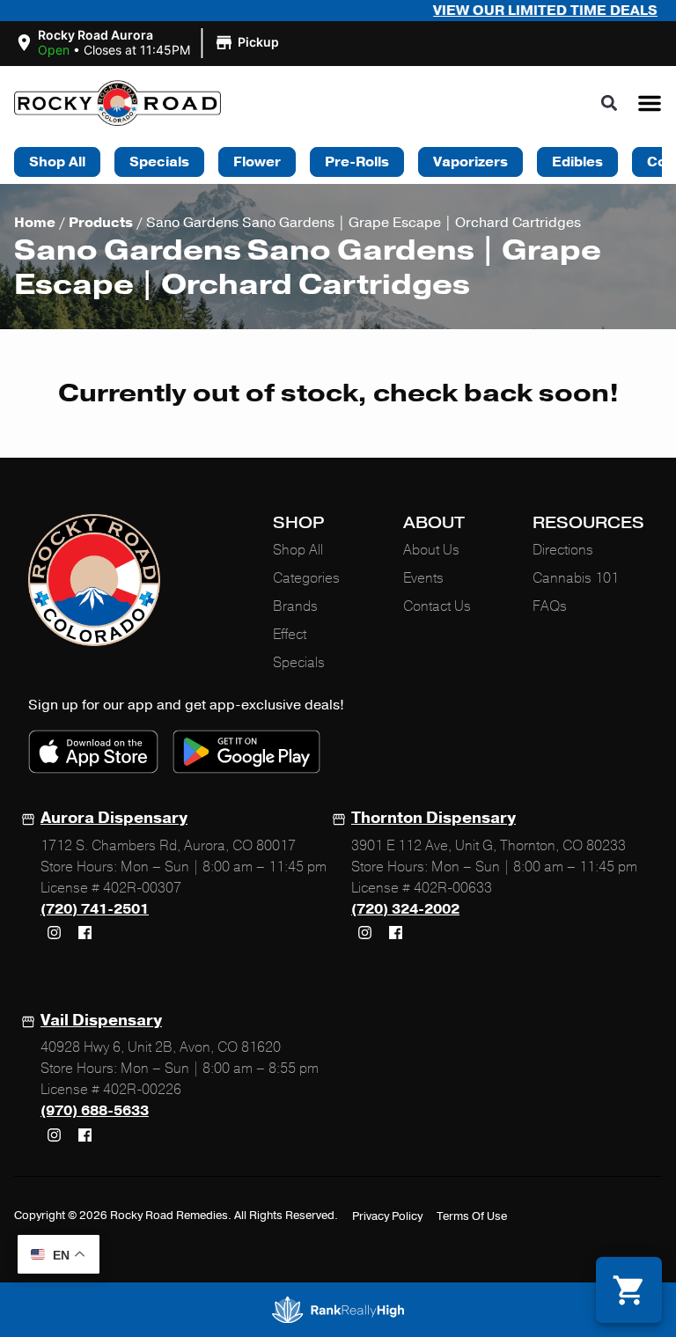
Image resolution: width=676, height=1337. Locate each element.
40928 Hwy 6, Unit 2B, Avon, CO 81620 (160, 1047)
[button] (149, 43)
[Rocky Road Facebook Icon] (84, 933)
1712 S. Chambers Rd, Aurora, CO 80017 (168, 846)
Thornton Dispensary (433, 817)
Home (34, 222)
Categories (306, 578)
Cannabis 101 (576, 578)
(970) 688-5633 (94, 1110)
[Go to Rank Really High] (338, 1310)
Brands (295, 606)
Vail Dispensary (101, 1020)
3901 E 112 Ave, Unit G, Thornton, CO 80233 (488, 846)
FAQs (550, 606)
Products (101, 222)
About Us (431, 550)
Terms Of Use (472, 1216)
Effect (289, 634)
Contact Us (437, 606)
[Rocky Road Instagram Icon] (53, 933)
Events (423, 578)
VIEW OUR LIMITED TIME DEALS (517, 10)
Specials (299, 662)
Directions (563, 550)
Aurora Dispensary (113, 817)
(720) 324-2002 (405, 909)
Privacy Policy (387, 1216)
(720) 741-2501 (94, 909)
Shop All (298, 550)
